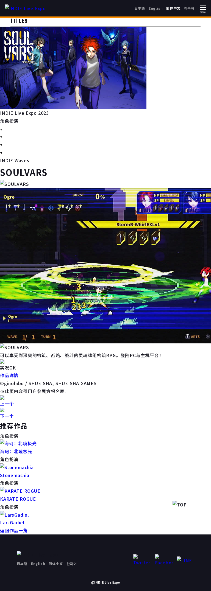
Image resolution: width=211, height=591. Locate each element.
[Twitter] (142, 560)
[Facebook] (164, 560)
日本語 (139, 8)
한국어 (189, 8)
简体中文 (173, 8)
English (156, 8)
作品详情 (9, 375)
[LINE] (185, 560)
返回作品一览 (14, 530)
